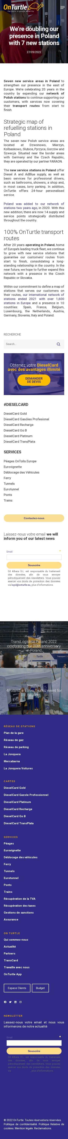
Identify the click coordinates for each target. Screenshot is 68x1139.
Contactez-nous (34, 518)
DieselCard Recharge (18, 425)
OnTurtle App (13, 974)
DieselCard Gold (15, 413)
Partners (9, 953)
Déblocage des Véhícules (21, 472)
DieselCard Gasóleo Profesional (26, 419)
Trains (8, 500)
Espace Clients (17, 988)
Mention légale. (24, 1128)
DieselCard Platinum (18, 436)
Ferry (7, 478)
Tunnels (9, 483)
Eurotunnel (11, 489)
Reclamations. (43, 1128)
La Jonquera (12, 754)
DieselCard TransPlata (19, 441)
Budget (40, 988)
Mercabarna (12, 761)
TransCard (11, 960)
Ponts (8, 495)
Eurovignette (13, 467)
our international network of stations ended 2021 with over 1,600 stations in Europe (34, 299)
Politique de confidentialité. (21, 1124)
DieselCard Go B (15, 430)
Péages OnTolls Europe (20, 461)
